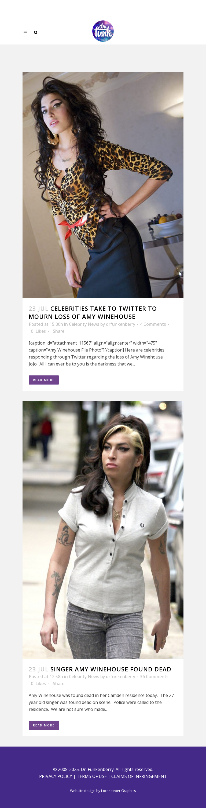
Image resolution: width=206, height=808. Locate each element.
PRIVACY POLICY (55, 776)
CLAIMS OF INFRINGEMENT (139, 776)
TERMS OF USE (92, 776)
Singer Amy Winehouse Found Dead (110, 669)
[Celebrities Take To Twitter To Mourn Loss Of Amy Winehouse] (103, 185)
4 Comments (153, 324)
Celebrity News (84, 324)
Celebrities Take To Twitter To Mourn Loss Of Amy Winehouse (93, 312)
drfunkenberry (120, 324)
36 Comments (154, 676)
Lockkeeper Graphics (118, 790)
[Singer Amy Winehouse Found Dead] (103, 530)
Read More (44, 380)
